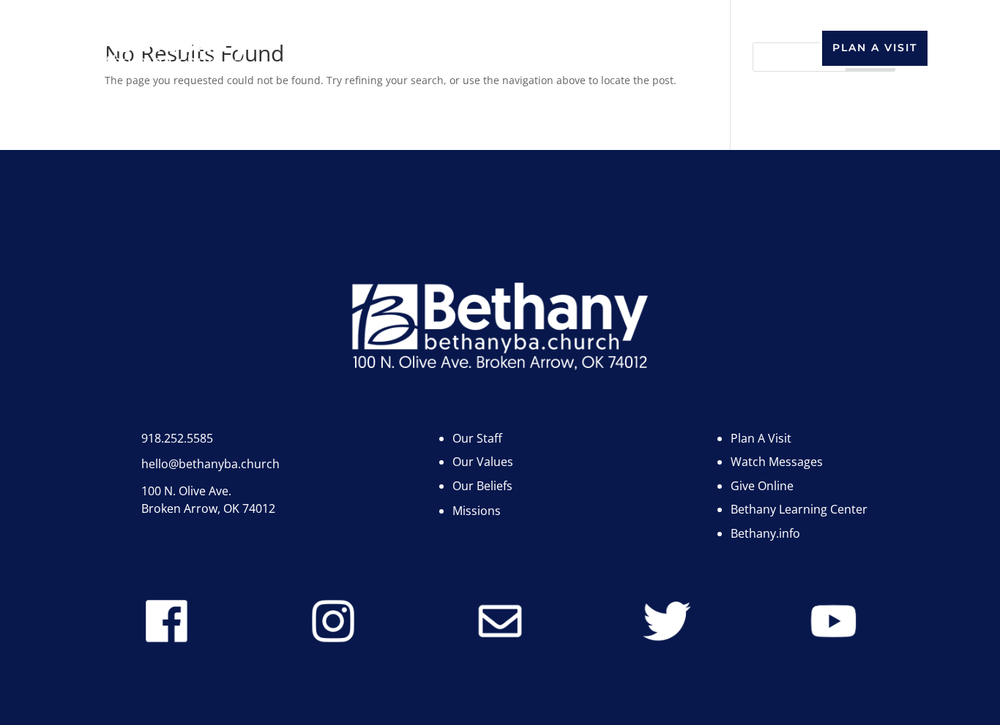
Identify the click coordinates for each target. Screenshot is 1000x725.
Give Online (762, 486)
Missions (476, 511)
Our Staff (477, 438)
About (303, 41)
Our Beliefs (482, 486)
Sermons (581, 41)
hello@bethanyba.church (210, 464)
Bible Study (677, 41)
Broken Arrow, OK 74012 (208, 508)
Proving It (500, 63)
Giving (506, 41)
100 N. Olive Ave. (186, 491)
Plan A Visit (874, 47)
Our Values (482, 462)
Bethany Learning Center (799, 509)
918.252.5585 (177, 438)
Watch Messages (777, 462)
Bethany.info (412, 41)
